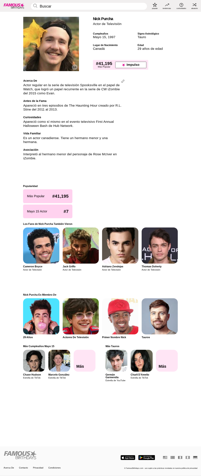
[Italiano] (188, 457)
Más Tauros (112, 346)
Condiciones (54, 468)
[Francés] (180, 457)
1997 (111, 37)
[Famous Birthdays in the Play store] (146, 457)
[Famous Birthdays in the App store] (128, 457)
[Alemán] (195, 457)
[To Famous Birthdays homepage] (14, 6)
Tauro (142, 37)
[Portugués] (173, 457)
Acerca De (9, 468)
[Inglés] (165, 457)
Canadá (99, 49)
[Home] (51, 455)
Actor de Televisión (107, 24)
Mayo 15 (99, 37)
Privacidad (38, 468)
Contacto (23, 468)
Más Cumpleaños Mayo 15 (38, 346)
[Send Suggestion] (123, 81)
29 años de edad (150, 49)
